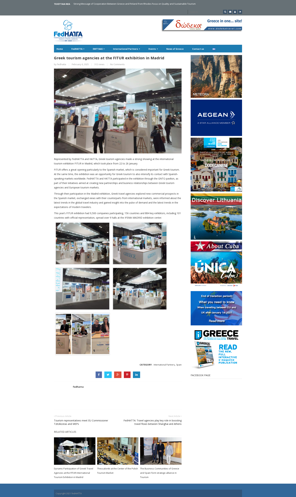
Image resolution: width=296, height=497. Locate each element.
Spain (179, 364)
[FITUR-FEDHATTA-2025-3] (139, 243)
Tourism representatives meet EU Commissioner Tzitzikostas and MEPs (81, 422)
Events (152, 48)
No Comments (117, 64)
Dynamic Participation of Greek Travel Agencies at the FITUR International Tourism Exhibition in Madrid (73, 473)
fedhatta (61, 64)
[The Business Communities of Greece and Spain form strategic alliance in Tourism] (161, 451)
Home (60, 48)
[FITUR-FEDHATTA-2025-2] (82, 243)
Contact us (198, 48)
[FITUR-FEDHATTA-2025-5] (139, 288)
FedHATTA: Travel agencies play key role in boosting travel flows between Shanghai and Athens (153, 422)
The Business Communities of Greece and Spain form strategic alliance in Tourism (159, 473)
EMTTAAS (98, 48)
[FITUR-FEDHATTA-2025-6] (82, 334)
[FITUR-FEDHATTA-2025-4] (82, 288)
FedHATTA (76, 48)
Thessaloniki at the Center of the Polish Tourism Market (117, 470)
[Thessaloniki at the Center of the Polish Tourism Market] (118, 451)
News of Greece (175, 48)
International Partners (125, 48)
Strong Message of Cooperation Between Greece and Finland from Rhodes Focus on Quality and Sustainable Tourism (134, 3)
